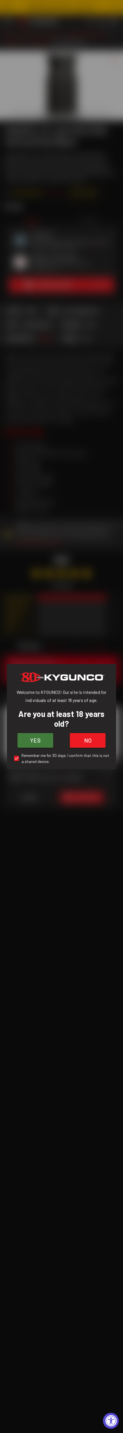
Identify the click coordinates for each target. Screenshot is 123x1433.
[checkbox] (61, 758)
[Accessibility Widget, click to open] (111, 1421)
